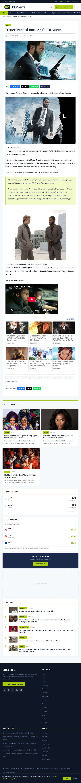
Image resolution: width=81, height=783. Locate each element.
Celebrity (44, 682)
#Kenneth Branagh (57, 378)
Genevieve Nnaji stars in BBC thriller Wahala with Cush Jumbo (58, 436)
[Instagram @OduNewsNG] (12, 690)
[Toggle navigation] (76, 7)
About (56, 1)
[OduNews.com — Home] (15, 7)
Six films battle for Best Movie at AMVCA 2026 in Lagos (20, 476)
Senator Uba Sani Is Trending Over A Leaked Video (37, 611)
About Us (44, 733)
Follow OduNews (40, 564)
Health (44, 719)
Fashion (44, 704)
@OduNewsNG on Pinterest (9, 772)
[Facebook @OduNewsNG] (8, 690)
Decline (75, 778)
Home (4, 16)
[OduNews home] (21, 670)
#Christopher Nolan (27, 378)
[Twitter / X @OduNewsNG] (4, 690)
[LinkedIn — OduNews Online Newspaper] (17, 690)
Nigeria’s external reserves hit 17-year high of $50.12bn (18, 733)
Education (45, 693)
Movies (9, 16)
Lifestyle (44, 723)
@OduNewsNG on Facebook (27, 768)
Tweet (25, 86)
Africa (43, 674)
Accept (67, 778)
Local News (23, 608)
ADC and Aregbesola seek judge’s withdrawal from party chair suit (17, 12)
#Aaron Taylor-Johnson (13, 378)
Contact (61, 1)
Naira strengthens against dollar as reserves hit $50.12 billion (20, 750)
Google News (75, 1)
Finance (44, 711)
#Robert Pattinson (12, 381)
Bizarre (44, 678)
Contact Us (45, 737)
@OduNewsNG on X (15, 768)
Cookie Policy (46, 748)
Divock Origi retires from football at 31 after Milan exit (56, 12)
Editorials (45, 689)
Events (44, 700)
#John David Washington (42, 378)
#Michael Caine (69, 378)
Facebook (15, 86)
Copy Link (45, 86)
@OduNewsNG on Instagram (43, 768)
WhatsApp (35, 86)
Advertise (67, 1)
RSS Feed (44, 755)
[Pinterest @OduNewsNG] (21, 690)
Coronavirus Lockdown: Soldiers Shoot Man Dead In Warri (39, 641)
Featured (44, 708)
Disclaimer (45, 752)
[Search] (51, 7)
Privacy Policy (46, 744)
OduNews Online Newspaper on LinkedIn (60, 768)
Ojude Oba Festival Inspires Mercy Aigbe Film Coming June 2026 (20, 436)
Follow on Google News (65, 7)
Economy (22, 646)
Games (44, 715)
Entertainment (24, 627)
